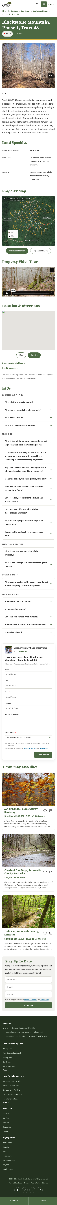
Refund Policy (35, 1183)
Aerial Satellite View (17, 250)
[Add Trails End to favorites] (45, 933)
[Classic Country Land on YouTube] (32, 1190)
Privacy (26, 1183)
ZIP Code (8, 703)
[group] (28, 65)
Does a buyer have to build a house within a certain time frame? (24, 488)
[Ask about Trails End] (51, 933)
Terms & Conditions (15, 1183)
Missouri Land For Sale (11, 1085)
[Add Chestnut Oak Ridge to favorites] (45, 872)
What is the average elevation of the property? (21, 553)
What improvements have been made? (23, 410)
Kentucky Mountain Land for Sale (18, 1032)
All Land (5, 11)
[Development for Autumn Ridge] (28, 801)
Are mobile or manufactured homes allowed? (25, 624)
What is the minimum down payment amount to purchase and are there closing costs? (26, 443)
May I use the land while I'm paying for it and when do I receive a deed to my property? (25, 469)
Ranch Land (7, 1062)
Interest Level (10, 733)
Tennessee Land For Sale (12, 1094)
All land (5, 1028)
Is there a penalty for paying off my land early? (26, 478)
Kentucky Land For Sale (11, 1090)
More (5, 1070)
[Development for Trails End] (28, 924)
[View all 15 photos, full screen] (28, 65)
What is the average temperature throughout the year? (26, 564)
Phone (7, 692)
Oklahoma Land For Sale (12, 1081)
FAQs (4, 1151)
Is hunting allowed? (14, 632)
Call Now (14, 1200)
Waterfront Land (9, 1066)
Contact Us (7, 1127)
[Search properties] (37, 4)
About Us (6, 1114)
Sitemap (45, 1183)
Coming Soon (8, 1169)
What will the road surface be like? (20, 425)
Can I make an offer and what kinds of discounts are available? (22, 511)
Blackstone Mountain (41, 11)
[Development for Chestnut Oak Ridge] (28, 862)
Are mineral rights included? (18, 601)
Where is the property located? (19, 402)
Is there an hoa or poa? (15, 609)
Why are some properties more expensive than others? (24, 522)
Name (7, 669)
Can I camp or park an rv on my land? (21, 616)
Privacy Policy (44, 749)
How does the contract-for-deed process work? (24, 534)
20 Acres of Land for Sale (37, 1036)
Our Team (6, 1118)
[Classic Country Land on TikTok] (40, 1190)
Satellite (34, 355)
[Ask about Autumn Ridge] (51, 811)
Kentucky (15, 11)
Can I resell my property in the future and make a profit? (24, 499)
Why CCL (6, 1165)
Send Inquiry (43, 754)
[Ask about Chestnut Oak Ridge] (51, 872)
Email (7, 681)
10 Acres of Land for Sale (15, 1036)
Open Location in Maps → (13, 363)
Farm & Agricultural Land (12, 1053)
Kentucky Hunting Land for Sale (23, 1028)
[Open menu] (44, 4)
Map (21, 355)
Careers (5, 1131)
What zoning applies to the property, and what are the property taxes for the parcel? (26, 584)
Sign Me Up (28, 1005)
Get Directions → (10, 368)
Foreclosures (7, 1156)
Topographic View (40, 250)
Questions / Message (12, 715)
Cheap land (38, 1032)
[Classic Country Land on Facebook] (17, 1190)
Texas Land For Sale (10, 1099)
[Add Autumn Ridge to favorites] (45, 811)
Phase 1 (6, 14)
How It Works (7, 1142)
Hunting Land (7, 1048)
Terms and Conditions (30, 749)
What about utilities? (14, 417)
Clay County (25, 11)
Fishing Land (7, 1057)
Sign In (51, 4)
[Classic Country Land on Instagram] (25, 1190)
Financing (6, 1147)
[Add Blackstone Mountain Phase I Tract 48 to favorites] (4, 94)
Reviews (6, 1122)
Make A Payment (9, 1160)
